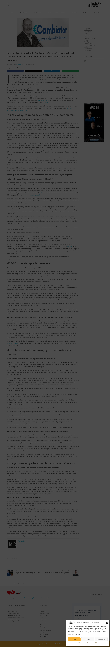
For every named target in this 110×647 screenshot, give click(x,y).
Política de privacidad (92, 642)
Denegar (88, 639)
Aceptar (74, 639)
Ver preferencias (101, 639)
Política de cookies (82, 642)
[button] (107, 622)
